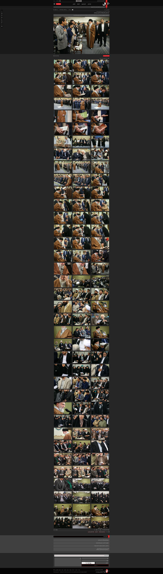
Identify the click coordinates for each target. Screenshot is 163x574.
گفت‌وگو (78, 4)
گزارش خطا (99, 529)
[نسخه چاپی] (53, 9)
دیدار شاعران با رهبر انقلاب (102, 531)
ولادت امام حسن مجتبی (91, 531)
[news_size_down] (58, 55)
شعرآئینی (74, 4)
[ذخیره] (55, 9)
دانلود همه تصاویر (107, 55)
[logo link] (106, 4)
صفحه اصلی (89, 4)
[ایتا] (1, 19)
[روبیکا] (1, 22)
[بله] (1, 17)
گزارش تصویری (84, 4)
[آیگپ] (1, 15)
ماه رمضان (96, 531)
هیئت (105, 9)
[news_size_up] (54, 55)
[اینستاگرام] (1, 26)
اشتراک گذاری (54, 529)
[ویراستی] (1, 13)
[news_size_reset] (56, 55)
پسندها (95, 529)
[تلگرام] (1, 24)
